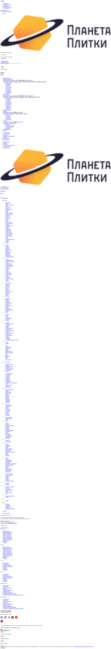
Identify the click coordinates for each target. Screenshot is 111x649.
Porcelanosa (8, 437)
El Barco (7, 300)
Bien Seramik (8, 252)
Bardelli (7, 248)
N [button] (3, 403)
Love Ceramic (8, 387)
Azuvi (7, 242)
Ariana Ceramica (9, 225)
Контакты (5, 569)
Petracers (7, 428)
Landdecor (8, 379)
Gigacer (7, 327)
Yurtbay (7, 500)
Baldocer (7, 247)
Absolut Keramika (9, 204)
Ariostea (7, 226)
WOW (7, 497)
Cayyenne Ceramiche (10, 261)
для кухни (8, 85)
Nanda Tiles (8, 404)
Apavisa (7, 219)
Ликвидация (8, 506)
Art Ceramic (8, 229)
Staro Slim (8, 468)
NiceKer (7, 413)
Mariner (7, 394)
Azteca (7, 238)
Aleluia (7, 210)
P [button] (3, 422)
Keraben (7, 365)
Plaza (7, 432)
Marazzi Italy (8, 392)
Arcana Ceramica (9, 223)
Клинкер (5, 130)
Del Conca (8, 285)
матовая (7, 124)
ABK (7, 203)
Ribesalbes (8, 450)
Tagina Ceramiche (9, 474)
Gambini (7, 322)
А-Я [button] (4, 502)
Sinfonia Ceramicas (10, 464)
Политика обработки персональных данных (10, 627)
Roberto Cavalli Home (10, 452)
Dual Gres (8, 293)
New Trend (8, 410)
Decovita (7, 284)
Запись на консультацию (6, 610)
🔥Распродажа (6, 132)
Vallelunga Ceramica (10, 486)
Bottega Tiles (8, 255)
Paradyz (7, 424)
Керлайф (7, 505)
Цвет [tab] (20, 81)
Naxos (7, 408)
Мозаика (5, 111)
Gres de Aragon (9, 335)
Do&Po (7, 290)
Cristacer (7, 281)
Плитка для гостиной (7, 539)
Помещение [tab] (11, 81)
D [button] (3, 282)
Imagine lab (8, 348)
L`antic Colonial (9, 373)
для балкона (8, 89)
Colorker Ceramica (9, 278)
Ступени (5, 120)
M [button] (3, 388)
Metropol (7, 396)
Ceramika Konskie (9, 266)
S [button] (3, 456)
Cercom (7, 267)
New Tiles (8, 409)
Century (7, 262)
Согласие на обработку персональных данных (13, 594)
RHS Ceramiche (9, 449)
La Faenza (8, 375)
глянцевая (8, 128)
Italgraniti (8, 356)
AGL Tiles (8, 207)
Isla (6, 353)
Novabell (7, 415)
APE (7, 220)
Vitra (7, 491)
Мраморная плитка (7, 109)
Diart (7, 288)
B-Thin (7, 246)
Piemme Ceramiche (10, 430)
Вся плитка (15, 80)
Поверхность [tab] (39, 81)
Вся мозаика (10, 112)
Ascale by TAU (9, 232)
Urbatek (7, 484)
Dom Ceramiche (9, 291)
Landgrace (8, 380)
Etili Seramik (8, 308)
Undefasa (8, 483)
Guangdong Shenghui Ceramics (12, 340)
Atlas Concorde (9, 236)
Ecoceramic (8, 298)
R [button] (3, 442)
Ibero (7, 345)
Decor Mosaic (8, 283)
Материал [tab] (17, 113)
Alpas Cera (8, 215)
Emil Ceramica (9, 305)
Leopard (7, 386)
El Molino (8, 301)
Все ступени (10, 121)
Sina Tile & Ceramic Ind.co (11, 463)
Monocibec (8, 400)
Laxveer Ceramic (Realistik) (11, 382)
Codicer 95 (8, 276)
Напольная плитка (7, 533)
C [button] (3, 257)
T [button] (3, 472)
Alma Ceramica (9, 212)
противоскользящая (10, 125)
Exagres (7, 311)
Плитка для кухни (7, 535)
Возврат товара (6, 591)
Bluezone (8, 253)
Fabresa (7, 314)
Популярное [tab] (28, 81)
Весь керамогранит (14, 95)
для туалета (8, 86)
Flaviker (7, 320)
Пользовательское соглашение (9, 593)
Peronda (7, 427)
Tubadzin (7, 479)
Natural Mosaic (9, 405)
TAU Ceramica (9, 475)
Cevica (7, 270)
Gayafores (8, 324)
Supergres (8, 471)
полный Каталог (6, 78)
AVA (7, 237)
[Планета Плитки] (55, 50)
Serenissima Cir (9, 461)
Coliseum (8, 277)
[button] (5, 59)
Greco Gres (8, 334)
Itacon (7, 355)
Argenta (7, 224)
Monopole (8, 401)
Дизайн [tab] (16, 81)
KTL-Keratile (8, 370)
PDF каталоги (6, 564)
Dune (7, 294)
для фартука (8, 84)
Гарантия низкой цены (8, 590)
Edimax (7, 299)
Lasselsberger (8, 381)
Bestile (7, 251)
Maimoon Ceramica (10, 389)
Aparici (7, 218)
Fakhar (7, 315)
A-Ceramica (8, 202)
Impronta (7, 350)
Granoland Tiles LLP (10, 330)
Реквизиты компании (7, 566)
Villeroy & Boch (9, 490)
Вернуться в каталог (5, 520)
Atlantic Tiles (8, 234)
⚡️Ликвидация (6, 133)
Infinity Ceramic (9, 351)
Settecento (8, 462)
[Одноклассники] (9, 618)
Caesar (7, 259)
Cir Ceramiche (9, 274)
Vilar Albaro (8, 489)
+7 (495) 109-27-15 (5, 61)
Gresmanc (8, 337)
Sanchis (7, 459)
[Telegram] (2, 618)
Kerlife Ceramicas (9, 366)
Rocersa (7, 454)
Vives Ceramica (9, 492)
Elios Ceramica (9, 303)
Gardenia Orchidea (9, 323)
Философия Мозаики (10, 508)
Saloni (7, 457)
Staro (7, 467)
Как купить (5, 586)
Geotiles (7, 326)
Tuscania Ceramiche (10, 481)
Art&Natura (8, 230)
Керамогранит (6, 94)
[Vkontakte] (5, 618)
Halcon (7, 343)
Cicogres (7, 271)
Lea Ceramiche (9, 385)
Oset (7, 420)
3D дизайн (5, 135)
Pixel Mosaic (8, 431)
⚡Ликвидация (6, 146)
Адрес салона (6, 8)
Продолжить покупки (12, 523)
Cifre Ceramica (9, 272)
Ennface (7, 306)
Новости (5, 567)
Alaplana (7, 208)
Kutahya (7, 371)
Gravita (7, 331)
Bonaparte (8, 254)
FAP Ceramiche (9, 318)
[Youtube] (16, 618)
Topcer (7, 478)
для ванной (8, 83)
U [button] (3, 482)
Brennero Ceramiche (10, 256)
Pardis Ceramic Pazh (10, 425)
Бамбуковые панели (7, 129)
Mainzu (7, 390)
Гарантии (5, 589)
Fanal (7, 316)
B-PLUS (7, 245)
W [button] (3, 494)
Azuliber (7, 241)
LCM (7, 383)
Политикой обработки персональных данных (83, 646)
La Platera (8, 378)
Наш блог (5, 568)
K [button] (3, 363)
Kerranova (8, 367)
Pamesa (7, 423)
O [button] (3, 416)
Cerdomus (8, 268)
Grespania (8, 338)
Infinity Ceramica (9, 352)
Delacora (7, 286)
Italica (7, 357)
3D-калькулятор (4, 10)
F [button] (3, 313)
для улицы (8, 88)
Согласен (3, 647)
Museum (7, 402)
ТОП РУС (8, 507)
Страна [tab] (44, 81)
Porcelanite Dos (9, 435)
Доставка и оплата (7, 4)
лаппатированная (9, 126)
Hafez (7, 342)
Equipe (7, 307)
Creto (7, 279)
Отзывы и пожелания (8, 592)
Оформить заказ (4, 523)
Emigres (7, 304)
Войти (4, 13)
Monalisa (7, 398)
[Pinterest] (2, 622)
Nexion (7, 412)
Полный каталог (6, 531)
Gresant (7, 336)
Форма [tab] (24, 81)
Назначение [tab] (6, 81)
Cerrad (7, 269)
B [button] (3, 244)
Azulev (7, 240)
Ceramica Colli (9, 263)
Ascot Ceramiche (9, 233)
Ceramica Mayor (9, 264)
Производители (6, 138)
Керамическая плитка (8, 79)
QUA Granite (8, 441)
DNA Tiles (8, 289)
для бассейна (8, 91)
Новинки (5, 137)
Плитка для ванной (7, 534)
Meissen (7, 395)
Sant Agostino (8, 460)
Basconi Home (9, 249)
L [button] (3, 372)
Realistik (7, 445)
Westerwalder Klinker (10, 496)
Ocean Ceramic (9, 417)
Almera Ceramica (9, 214)
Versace (7, 487)
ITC (6, 358)
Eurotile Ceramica (9, 309)
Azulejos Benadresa (10, 239)
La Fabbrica (8, 374)
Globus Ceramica (9, 328)
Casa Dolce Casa (9, 260)
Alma (7, 211)
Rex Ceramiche (9, 448)
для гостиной (8, 87)
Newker (7, 411)
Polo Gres (8, 433)
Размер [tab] (33, 81)
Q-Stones (7, 440)
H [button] (3, 341)
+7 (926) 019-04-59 (5, 62)
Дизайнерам (5, 5)
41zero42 (7, 504)
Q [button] (3, 439)
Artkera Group (9, 231)
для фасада (8, 93)
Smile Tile (8, 465)
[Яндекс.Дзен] (12, 618)
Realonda (8, 446)
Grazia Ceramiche (9, 333)
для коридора (8, 92)
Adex (7, 205)
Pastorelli (7, 426)
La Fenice (8, 376)
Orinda (7, 419)
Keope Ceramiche (9, 364)
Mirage (7, 397)
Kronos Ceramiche (9, 368)
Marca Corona (8, 393)
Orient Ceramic (9, 418)
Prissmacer (8, 438)
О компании (5, 3)
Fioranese (8, 319)
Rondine (7, 455)
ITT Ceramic (8, 359)
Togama (7, 476)
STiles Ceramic (9, 469)
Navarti (7, 407)
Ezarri (7, 312)
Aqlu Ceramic (8, 222)
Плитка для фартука (7, 536)
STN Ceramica (9, 470)
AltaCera (7, 216)
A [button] (3, 201)
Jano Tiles (8, 361)
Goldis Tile (8, 329)
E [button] (3, 297)
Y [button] (3, 499)
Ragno (7, 444)
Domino (7, 292)
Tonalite (7, 477)
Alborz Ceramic (9, 209)
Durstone (7, 296)
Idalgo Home (8, 346)
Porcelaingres (8, 434)
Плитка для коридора (7, 538)
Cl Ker (7, 275)
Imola (7, 349)
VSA (7, 493)
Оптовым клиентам (7, 6)
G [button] (3, 321)
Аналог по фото (6, 11)
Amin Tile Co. (8, 217)
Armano (7, 227)
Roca (7, 453)
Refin (7, 447)
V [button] (3, 485)
